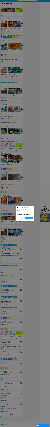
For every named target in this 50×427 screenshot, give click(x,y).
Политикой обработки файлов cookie (27, 215)
